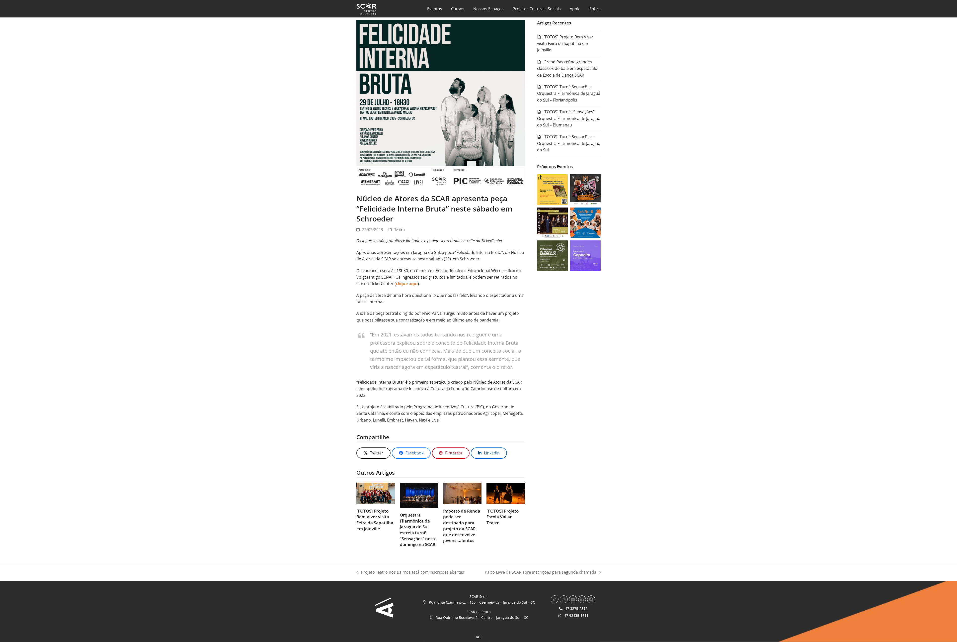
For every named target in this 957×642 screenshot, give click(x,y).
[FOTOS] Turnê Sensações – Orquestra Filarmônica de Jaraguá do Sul (568, 143)
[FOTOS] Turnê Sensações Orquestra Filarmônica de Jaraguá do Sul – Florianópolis (568, 93)
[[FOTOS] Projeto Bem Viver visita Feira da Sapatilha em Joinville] (375, 493)
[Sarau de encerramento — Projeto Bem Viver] (585, 222)
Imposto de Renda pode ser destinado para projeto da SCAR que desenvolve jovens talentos (461, 525)
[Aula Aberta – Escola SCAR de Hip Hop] (585, 189)
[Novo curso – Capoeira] (585, 255)
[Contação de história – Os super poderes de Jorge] (552, 189)
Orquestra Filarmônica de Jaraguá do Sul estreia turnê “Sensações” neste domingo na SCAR (418, 529)
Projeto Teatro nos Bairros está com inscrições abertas (410, 572)
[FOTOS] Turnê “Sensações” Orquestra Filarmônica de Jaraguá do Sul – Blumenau (568, 118)
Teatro (399, 229)
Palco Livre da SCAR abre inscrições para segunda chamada (540, 572)
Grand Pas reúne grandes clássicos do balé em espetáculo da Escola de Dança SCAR (567, 68)
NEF (478, 637)
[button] (373, 453)
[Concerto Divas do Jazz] (552, 222)
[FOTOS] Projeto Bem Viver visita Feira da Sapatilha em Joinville (374, 520)
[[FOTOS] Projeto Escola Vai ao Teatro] (505, 493)
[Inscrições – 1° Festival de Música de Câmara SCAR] (552, 255)
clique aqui (407, 283)
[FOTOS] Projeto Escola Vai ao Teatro (502, 517)
